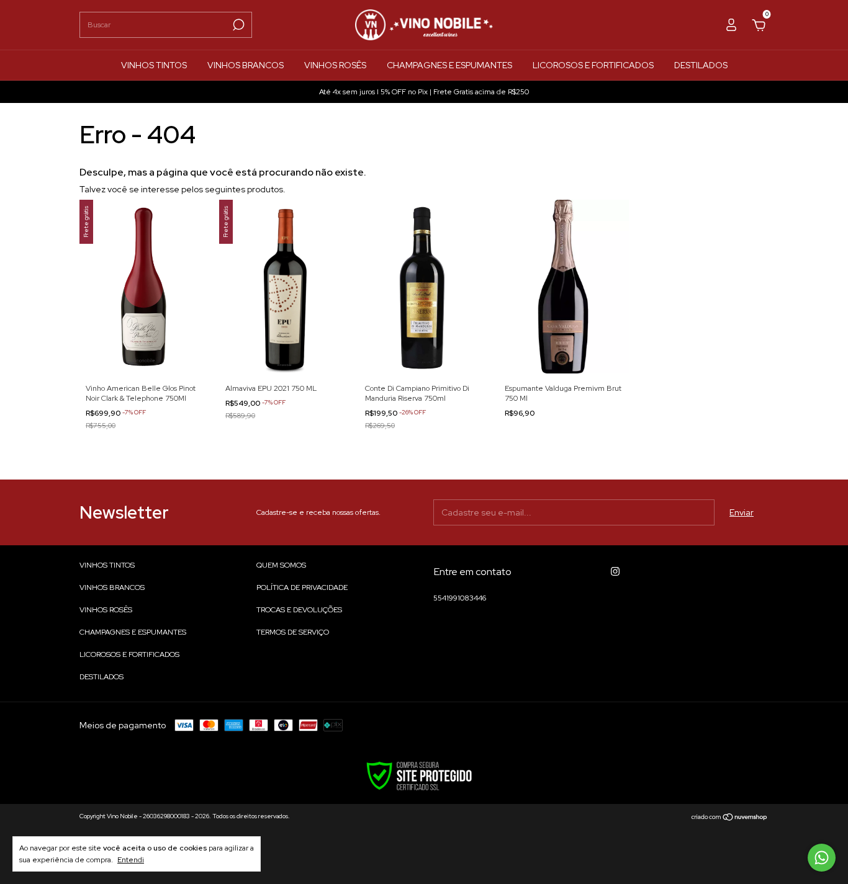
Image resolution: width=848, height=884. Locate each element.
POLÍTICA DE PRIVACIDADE (302, 587)
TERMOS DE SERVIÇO (292, 632)
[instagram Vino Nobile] (615, 571)
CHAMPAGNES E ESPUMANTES (449, 65)
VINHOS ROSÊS (335, 65)
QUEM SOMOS (281, 565)
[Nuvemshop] (730, 817)
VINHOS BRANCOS (245, 65)
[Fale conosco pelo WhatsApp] (822, 858)
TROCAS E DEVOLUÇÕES (299, 610)
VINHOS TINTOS (154, 65)
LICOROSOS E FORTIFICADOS (593, 65)
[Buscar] (237, 24)
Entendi (130, 860)
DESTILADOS (701, 65)
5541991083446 (459, 598)
